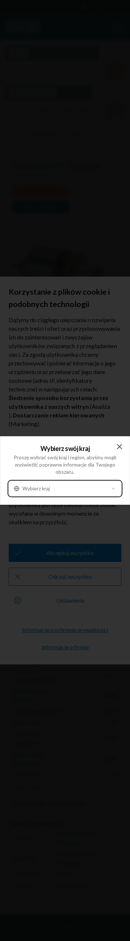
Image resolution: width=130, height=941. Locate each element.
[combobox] (65, 488)
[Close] (119, 446)
